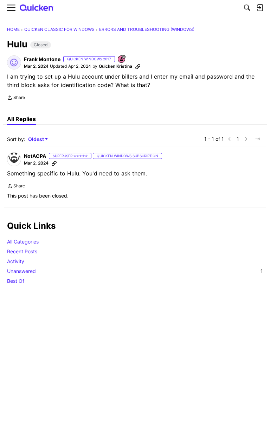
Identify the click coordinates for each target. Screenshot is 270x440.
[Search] (247, 7)
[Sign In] (259, 7)
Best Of (15, 281)
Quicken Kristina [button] (115, 66)
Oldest (36, 139)
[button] (14, 62)
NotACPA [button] (35, 156)
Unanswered (135, 271)
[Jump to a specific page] (257, 139)
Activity (15, 261)
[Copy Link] (138, 66)
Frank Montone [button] (42, 59)
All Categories (23, 242)
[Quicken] (36, 8)
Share (16, 98)
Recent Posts (22, 251)
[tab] (21, 119)
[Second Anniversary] (122, 59)
